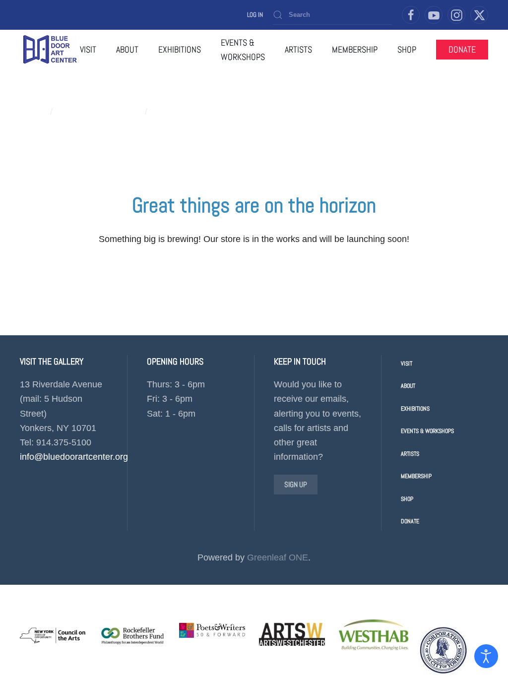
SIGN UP (295, 484)
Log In (255, 14)
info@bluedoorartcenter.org (74, 457)
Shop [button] (406, 49)
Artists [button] (298, 49)
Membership (355, 49)
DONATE (462, 49)
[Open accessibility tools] (486, 656)
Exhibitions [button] (179, 49)
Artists (410, 454)
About (408, 386)
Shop (407, 499)
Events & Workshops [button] (243, 49)
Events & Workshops (427, 431)
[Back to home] (50, 49)
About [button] (127, 49)
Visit (88, 49)
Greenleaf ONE (277, 557)
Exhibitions (415, 409)
